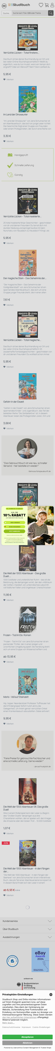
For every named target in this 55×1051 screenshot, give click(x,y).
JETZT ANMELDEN (14, 531)
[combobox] (6, 526)
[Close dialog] (51, 508)
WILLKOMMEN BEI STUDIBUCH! (14, 508)
